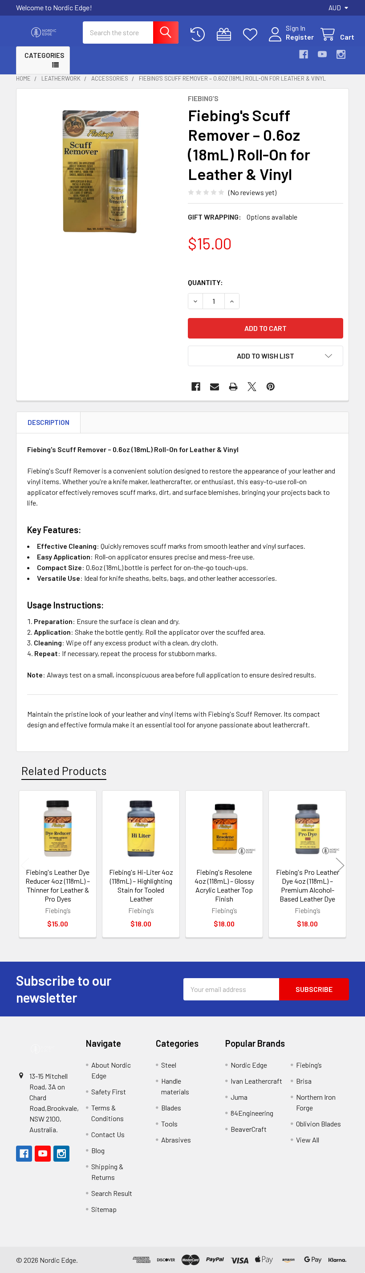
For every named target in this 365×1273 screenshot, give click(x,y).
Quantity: (205, 282)
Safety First (108, 1091)
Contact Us (108, 1134)
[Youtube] (322, 54)
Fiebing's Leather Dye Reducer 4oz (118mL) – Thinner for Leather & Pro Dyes (57, 885)
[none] (99, 171)
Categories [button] (44, 55)
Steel (168, 1065)
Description (48, 422)
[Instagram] (341, 54)
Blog (98, 1150)
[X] (252, 387)
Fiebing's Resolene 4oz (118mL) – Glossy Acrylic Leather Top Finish (224, 885)
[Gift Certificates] (225, 34)
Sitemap (104, 1209)
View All (307, 1139)
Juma (239, 1097)
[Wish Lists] (252, 34)
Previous (25, 865)
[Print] (233, 387)
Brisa (304, 1081)
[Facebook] (304, 54)
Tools (169, 1123)
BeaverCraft (249, 1129)
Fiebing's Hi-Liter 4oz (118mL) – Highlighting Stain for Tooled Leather (141, 885)
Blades (171, 1107)
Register (300, 37)
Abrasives (176, 1139)
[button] (265, 356)
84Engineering (252, 1113)
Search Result (111, 1193)
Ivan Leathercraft (256, 1081)
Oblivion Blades (318, 1123)
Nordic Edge (249, 1065)
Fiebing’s (309, 1065)
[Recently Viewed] (199, 34)
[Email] (215, 387)
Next (340, 865)
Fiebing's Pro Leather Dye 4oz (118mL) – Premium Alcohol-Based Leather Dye (307, 885)
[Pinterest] (271, 387)
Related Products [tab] (63, 770)
